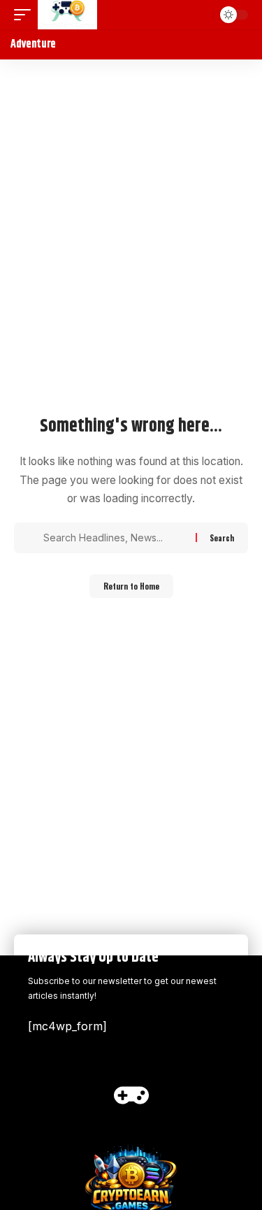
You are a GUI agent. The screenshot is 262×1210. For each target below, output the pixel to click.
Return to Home (131, 586)
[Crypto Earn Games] (67, 14)
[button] (26, 14)
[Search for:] (114, 537)
